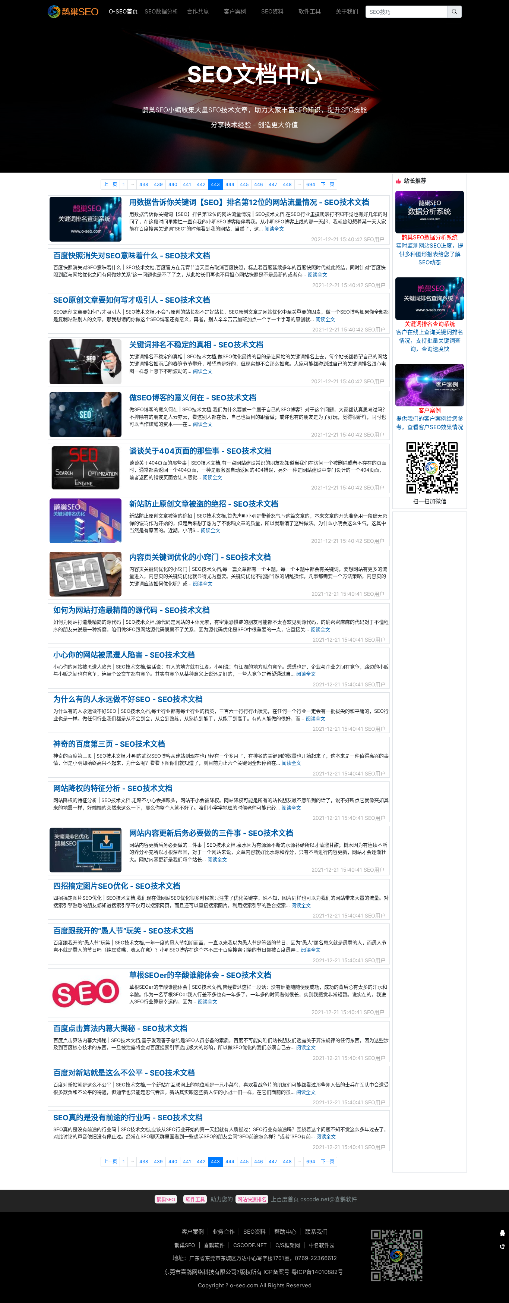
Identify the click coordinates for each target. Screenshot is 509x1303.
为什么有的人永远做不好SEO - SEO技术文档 (128, 699)
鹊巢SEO (184, 1245)
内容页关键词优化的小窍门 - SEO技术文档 (200, 557)
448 (287, 184)
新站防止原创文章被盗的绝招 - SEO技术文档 (203, 504)
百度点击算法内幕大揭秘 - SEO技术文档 (120, 1028)
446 (258, 184)
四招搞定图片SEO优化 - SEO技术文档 (116, 886)
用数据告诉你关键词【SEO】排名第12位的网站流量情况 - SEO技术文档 (249, 202)
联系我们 (316, 1231)
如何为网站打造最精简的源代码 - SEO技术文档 (131, 610)
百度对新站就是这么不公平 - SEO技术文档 (124, 1072)
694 (310, 184)
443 (215, 184)
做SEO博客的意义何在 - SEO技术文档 (192, 397)
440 (172, 184)
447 (273, 184)
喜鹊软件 (214, 1245)
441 (187, 184)
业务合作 (223, 1231)
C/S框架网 (287, 1245)
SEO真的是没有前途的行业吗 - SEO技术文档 (128, 1117)
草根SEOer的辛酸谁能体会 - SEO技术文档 (200, 975)
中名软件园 (322, 1245)
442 (201, 184)
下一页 (327, 184)
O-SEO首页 (125, 11)
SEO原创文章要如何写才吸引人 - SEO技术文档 (131, 300)
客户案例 (235, 11)
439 (158, 184)
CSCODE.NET (250, 1245)
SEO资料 (272, 11)
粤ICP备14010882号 (317, 1271)
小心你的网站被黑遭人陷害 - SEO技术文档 (124, 655)
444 (229, 184)
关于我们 (347, 11)
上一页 (110, 184)
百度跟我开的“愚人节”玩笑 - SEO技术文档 (123, 930)
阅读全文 (274, 229)
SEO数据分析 (161, 11)
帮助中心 (285, 1231)
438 (143, 184)
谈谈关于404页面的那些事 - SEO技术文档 (200, 451)
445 (244, 184)
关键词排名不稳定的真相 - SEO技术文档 (196, 344)
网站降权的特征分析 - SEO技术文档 (113, 788)
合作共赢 (198, 11)
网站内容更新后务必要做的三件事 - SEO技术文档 (211, 833)
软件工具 (309, 11)
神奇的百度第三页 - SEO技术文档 (109, 744)
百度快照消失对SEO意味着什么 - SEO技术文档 (131, 255)
